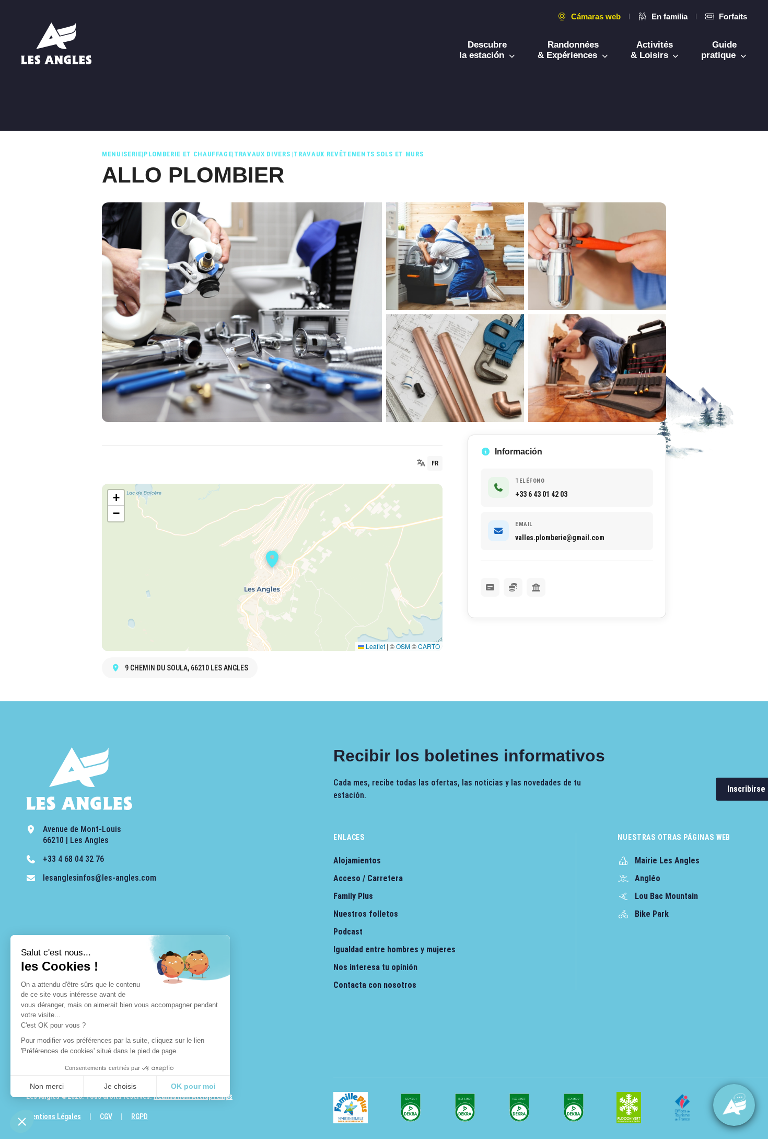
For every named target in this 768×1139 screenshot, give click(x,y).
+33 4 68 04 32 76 (73, 859)
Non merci (47, 1086)
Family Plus (353, 896)
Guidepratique (719, 50)
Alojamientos (357, 860)
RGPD (139, 1116)
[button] (21, 1121)
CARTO (429, 646)
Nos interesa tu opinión (375, 967)
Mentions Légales (53, 1116)
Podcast (348, 932)
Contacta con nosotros (374, 985)
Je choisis (120, 1086)
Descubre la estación (483, 50)
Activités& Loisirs (652, 50)
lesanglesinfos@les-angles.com (99, 878)
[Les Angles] (56, 43)
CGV (106, 1116)
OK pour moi (193, 1086)
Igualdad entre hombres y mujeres (394, 949)
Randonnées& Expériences (569, 50)
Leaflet (374, 646)
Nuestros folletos (365, 914)
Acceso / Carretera (368, 878)
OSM (403, 646)
